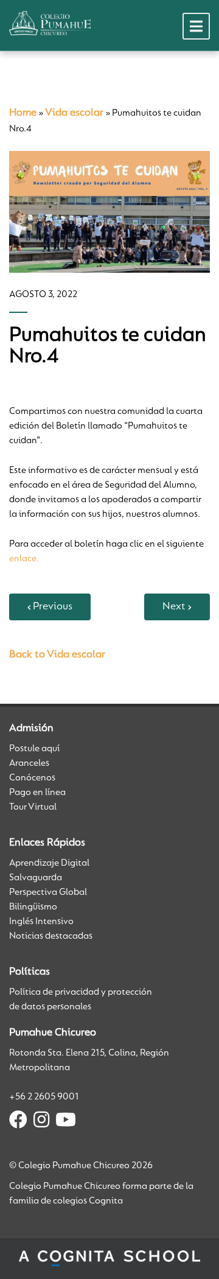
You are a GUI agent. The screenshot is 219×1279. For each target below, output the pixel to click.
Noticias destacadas (50, 936)
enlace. (24, 559)
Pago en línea (37, 792)
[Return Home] (50, 23)
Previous (52, 606)
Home (22, 113)
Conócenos (32, 778)
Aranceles (29, 763)
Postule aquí (34, 749)
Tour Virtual (33, 807)
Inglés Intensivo (41, 922)
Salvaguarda (35, 878)
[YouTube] (65, 1122)
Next (174, 606)
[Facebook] (18, 1122)
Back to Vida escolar (57, 655)
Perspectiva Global (48, 892)
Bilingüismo (33, 907)
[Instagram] (41, 1122)
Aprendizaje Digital (49, 863)
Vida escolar (74, 113)
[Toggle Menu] (196, 26)
